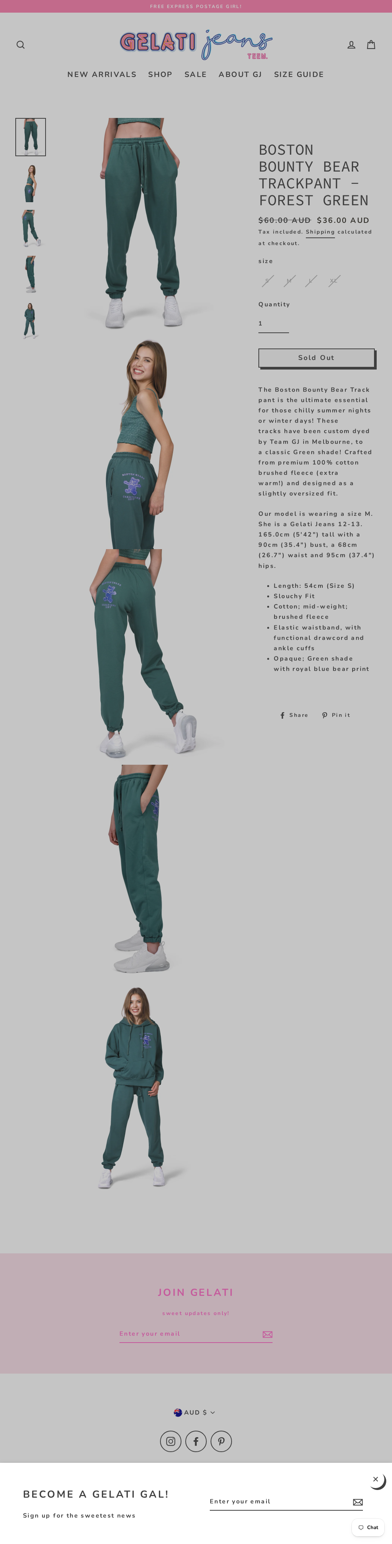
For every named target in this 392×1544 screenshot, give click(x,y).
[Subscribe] (357, 1502)
